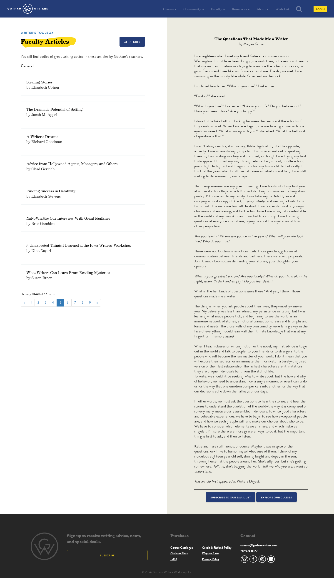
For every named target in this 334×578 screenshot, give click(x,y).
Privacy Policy (210, 559)
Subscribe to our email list (230, 497)
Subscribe (107, 555)
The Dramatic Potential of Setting (54, 109)
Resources (239, 9)
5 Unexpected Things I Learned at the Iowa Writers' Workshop (78, 245)
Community (192, 9)
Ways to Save (210, 553)
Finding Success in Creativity (50, 190)
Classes (168, 9)
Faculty (217, 9)
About (261, 9)
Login (320, 9)
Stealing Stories (39, 82)
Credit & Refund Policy (216, 547)
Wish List (282, 9)
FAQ (173, 559)
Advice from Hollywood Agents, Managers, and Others (71, 163)
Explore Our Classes (276, 497)
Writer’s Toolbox (37, 32)
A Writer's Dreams (42, 136)
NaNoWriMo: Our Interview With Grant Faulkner (68, 218)
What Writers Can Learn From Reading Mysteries (68, 272)
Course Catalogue (181, 547)
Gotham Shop (179, 553)
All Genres (132, 42)
